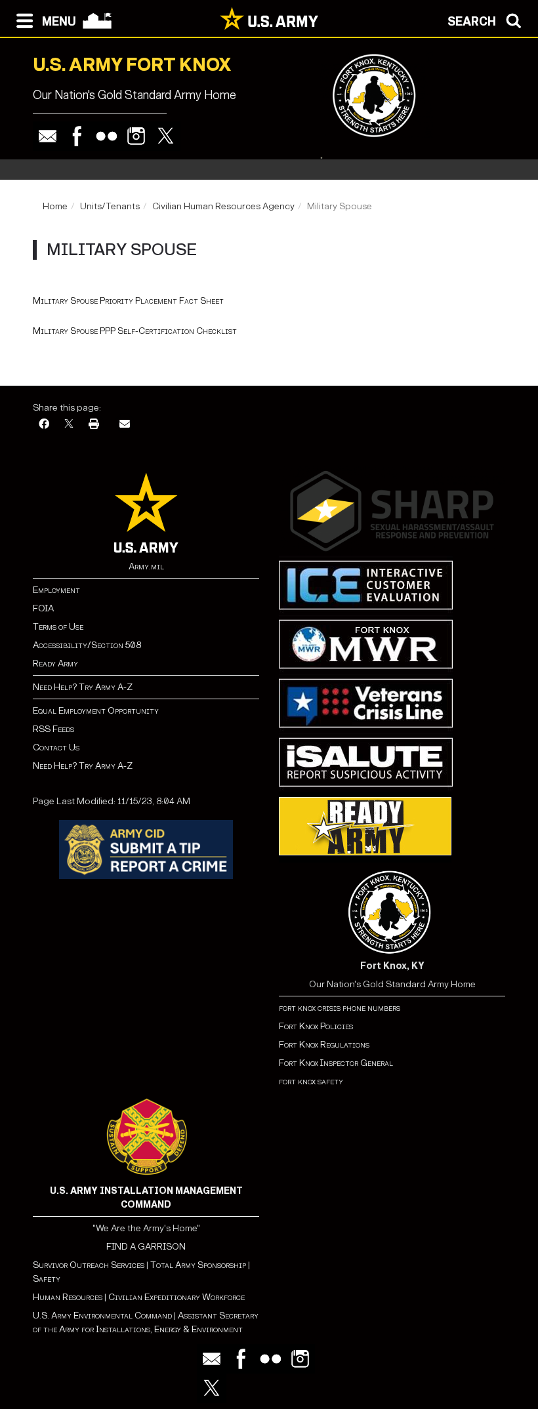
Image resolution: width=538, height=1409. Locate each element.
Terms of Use (58, 626)
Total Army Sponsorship (198, 1265)
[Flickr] (106, 136)
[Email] (47, 136)
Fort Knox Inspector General (336, 1063)
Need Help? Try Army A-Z (83, 687)
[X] (69, 424)
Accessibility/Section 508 (87, 645)
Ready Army (55, 663)
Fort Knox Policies (316, 1026)
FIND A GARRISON (146, 1246)
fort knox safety (311, 1081)
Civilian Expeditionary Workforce (176, 1297)
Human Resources (67, 1297)
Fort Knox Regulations (324, 1044)
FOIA (43, 608)
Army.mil (146, 566)
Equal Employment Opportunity (96, 710)
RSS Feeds (53, 729)
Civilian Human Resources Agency (223, 206)
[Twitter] (165, 136)
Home (55, 206)
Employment (56, 590)
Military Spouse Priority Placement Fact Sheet (128, 300)
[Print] (94, 424)
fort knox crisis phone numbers (339, 1007)
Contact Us (56, 747)
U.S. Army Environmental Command (102, 1315)
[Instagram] (136, 136)
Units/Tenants (110, 206)
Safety (46, 1278)
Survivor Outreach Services (88, 1265)
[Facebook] (77, 136)
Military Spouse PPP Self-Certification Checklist (135, 331)
